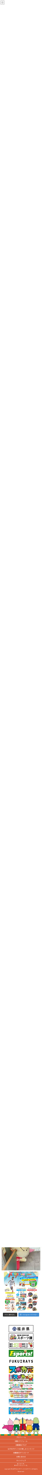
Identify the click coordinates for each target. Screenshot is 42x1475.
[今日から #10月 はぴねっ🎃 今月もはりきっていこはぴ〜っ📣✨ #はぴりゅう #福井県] (21, 1250)
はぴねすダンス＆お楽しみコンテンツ (21, 1449)
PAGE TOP (38, 1428)
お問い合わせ (21, 1457)
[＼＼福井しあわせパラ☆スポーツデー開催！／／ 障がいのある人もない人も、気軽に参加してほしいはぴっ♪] (21, 1291)
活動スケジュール (21, 1441)
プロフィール (21, 1437)
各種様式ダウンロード (21, 1453)
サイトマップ (21, 1461)
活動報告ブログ (21, 1445)
